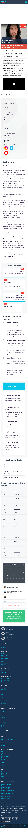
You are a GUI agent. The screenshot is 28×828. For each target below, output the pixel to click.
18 (4, 578)
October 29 (17, 494)
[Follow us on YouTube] (2, 818)
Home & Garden (5, 757)
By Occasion (4, 774)
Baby (2, 751)
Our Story (3, 647)
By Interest (4, 773)
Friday (2, 725)
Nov (23, 564)
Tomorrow (3, 712)
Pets (2, 761)
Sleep (2, 762)
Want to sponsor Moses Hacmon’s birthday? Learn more (12, 46)
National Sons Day (5, 788)
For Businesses (4, 653)
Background (15, 50)
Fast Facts (6, 50)
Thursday (3, 723)
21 (13, 578)
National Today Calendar (7, 733)
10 (23, 572)
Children (3, 754)
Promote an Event (5, 671)
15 (16, 575)
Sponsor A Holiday (5, 680)
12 (7, 575)
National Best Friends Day (7, 793)
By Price (3, 776)
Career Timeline (8, 53)
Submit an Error (5, 672)
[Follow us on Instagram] (9, 818)
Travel (2, 765)
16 (20, 575)
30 (20, 581)
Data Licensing (4, 681)
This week (3, 716)
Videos (3, 664)
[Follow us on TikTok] (16, 818)
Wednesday (4, 722)
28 (13, 581)
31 (23, 581)
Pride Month (4, 792)
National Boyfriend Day (6, 787)
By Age (3, 771)
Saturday (3, 726)
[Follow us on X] (13, 818)
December (4, 705)
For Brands (3, 657)
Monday (3, 719)
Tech (2, 764)
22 (17, 578)
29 (17, 581)
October (3, 702)
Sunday (3, 717)
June (2, 695)
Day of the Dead (5, 785)
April (2, 692)
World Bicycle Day (5, 796)
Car (2, 753)
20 (10, 578)
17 (23, 575)
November (4, 703)
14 (13, 575)
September (4, 700)
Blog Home (4, 745)
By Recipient (4, 778)
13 (10, 575)
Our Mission (4, 646)
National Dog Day (5, 798)
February (3, 689)
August (3, 698)
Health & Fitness (5, 756)
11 (4, 575)
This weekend (4, 714)
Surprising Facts (8, 56)
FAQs (16, 56)
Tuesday (3, 720)
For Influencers (5, 658)
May (2, 694)
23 (20, 578)
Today (2, 711)
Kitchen (3, 759)
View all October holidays (14, 605)
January (3, 688)
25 (4, 581)
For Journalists (4, 655)
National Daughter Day (6, 795)
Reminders (4, 663)
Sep (5, 564)
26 (7, 581)
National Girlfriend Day (6, 784)
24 (23, 578)
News (2, 661)
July (2, 697)
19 (7, 578)
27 (10, 581)
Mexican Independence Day (8, 790)
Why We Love (18, 53)
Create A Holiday (5, 678)
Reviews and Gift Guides (7, 739)
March (2, 691)
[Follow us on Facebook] (6, 818)
